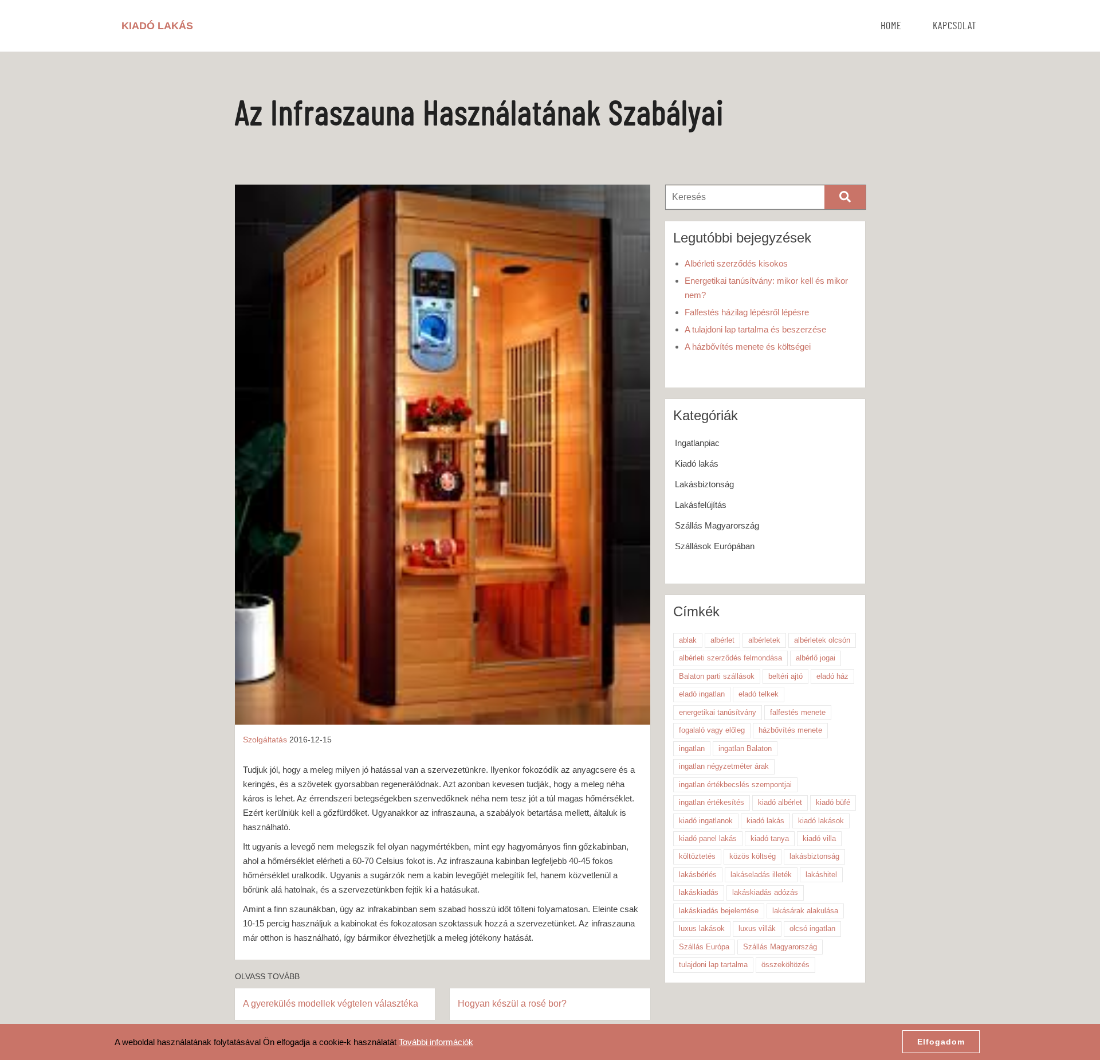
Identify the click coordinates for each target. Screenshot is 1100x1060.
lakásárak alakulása (805, 910)
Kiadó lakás (696, 463)
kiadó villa (819, 838)
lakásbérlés (698, 874)
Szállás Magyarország (717, 525)
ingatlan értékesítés (711, 802)
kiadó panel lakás (708, 838)
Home (891, 26)
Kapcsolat (955, 26)
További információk (436, 1042)
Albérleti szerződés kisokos (736, 263)
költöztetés (697, 856)
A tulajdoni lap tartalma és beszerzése (755, 329)
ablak (688, 640)
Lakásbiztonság (704, 484)
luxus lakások (702, 928)
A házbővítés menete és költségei (748, 346)
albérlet (722, 640)
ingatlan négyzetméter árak (724, 766)
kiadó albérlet (780, 802)
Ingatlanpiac (697, 443)
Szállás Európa (704, 946)
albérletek (764, 640)
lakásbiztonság (814, 856)
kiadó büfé (833, 802)
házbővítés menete (790, 730)
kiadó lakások (821, 820)
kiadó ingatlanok (706, 820)
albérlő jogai (815, 658)
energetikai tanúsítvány (717, 712)
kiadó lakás (765, 820)
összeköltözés (785, 964)
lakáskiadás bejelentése (719, 910)
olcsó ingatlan (812, 928)
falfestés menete (798, 712)
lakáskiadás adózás (765, 892)
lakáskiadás (698, 892)
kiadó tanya (770, 838)
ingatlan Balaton (745, 748)
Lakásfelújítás (700, 505)
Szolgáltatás (265, 739)
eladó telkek (758, 694)
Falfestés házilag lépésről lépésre (747, 312)
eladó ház (832, 676)
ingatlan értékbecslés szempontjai (735, 784)
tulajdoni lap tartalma (713, 964)
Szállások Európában (715, 546)
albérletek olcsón (822, 640)
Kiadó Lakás (157, 26)
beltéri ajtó (785, 676)
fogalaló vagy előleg (712, 730)
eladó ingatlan (702, 694)
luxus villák (757, 928)
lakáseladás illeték (761, 874)
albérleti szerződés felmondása (730, 658)
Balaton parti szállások (717, 676)
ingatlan (692, 748)
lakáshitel (821, 874)
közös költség (752, 856)
